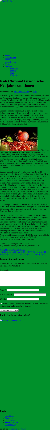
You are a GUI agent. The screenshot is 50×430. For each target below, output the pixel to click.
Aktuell (8, 55)
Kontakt (13, 71)
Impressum (14, 69)
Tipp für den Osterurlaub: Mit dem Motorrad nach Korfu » (22, 254)
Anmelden (9, 418)
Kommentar (5, 270)
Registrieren (9, 416)
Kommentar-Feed (11, 422)
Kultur (7, 60)
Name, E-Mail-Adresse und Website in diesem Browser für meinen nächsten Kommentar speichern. (24, 305)
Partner (12, 73)
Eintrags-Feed (10, 420)
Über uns (8, 66)
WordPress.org (10, 425)
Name (3, 290)
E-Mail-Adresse (7, 295)
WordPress (13, 429)
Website (3, 299)
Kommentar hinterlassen (15, 250)
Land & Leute (10, 58)
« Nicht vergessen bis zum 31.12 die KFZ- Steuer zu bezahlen (24, 252)
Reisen (7, 64)
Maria (35, 92)
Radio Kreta (14, 75)
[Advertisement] (25, 27)
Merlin (23, 429)
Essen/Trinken (10, 62)
